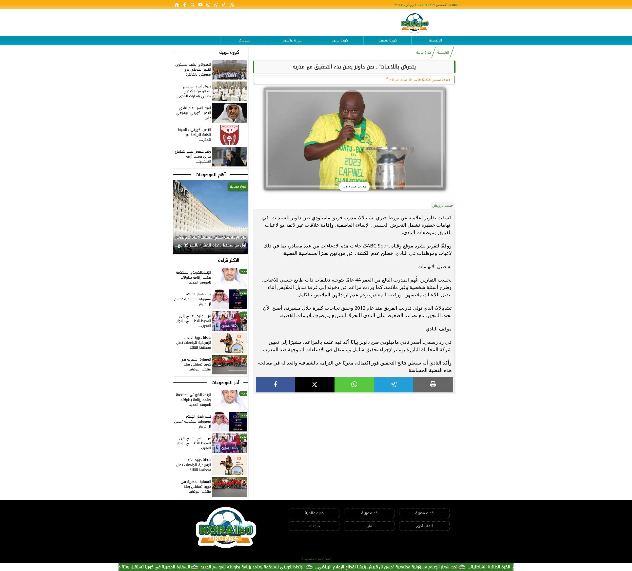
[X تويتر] (193, 4)
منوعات (244, 40)
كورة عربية (340, 40)
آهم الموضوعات (211, 174)
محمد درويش (442, 205)
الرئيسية (435, 40)
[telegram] (394, 384)
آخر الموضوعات (225, 382)
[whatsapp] (354, 384)
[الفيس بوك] (185, 4)
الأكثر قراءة (228, 260)
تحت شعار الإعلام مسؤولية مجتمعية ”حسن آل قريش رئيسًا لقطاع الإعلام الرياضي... (405, 567)
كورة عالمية (292, 40)
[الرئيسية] (177, 4)
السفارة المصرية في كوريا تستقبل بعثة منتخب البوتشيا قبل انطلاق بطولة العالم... (138, 567)
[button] (177, 244)
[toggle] (196, 37)
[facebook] (275, 384)
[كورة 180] (414, 24)
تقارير (369, 526)
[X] (315, 384)
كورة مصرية (387, 40)
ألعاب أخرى (424, 526)
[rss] (232, 4)
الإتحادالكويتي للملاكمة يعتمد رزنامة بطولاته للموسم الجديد (271, 567)
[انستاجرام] (208, 4)
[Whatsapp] (216, 4)
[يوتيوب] (200, 4)
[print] (433, 384)
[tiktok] (224, 4)
